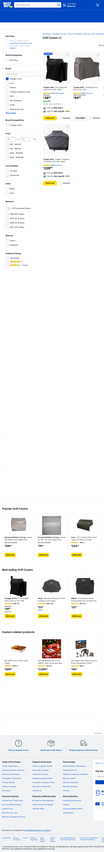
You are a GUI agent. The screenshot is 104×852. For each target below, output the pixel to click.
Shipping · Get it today (20, 45)
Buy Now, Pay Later (10, 813)
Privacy (25, 838)
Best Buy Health (69, 778)
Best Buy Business (70, 786)
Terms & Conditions (17, 839)
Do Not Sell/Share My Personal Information (68, 839)
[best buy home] (7, 5)
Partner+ (66, 790)
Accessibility (6, 838)
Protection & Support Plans (43, 782)
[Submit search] (58, 5)
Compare (66, 118)
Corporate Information (72, 800)
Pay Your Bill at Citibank (11, 804)
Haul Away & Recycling (41, 786)
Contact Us (37, 790)
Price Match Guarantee (11, 778)
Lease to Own (7, 809)
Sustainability (68, 813)
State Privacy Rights (42, 839)
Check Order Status (10, 766)
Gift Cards (6, 790)
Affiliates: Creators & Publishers (75, 774)
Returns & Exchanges (10, 774)
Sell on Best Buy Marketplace (74, 766)
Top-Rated (14, 258)
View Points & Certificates (42, 804)
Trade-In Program (9, 786)
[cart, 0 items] (97, 5)
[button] (60, 104)
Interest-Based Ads (34, 839)
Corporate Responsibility (73, 809)
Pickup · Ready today (19, 41)
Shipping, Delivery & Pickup (13, 770)
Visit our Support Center (42, 766)
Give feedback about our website (37, 830)
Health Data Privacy (52, 839)
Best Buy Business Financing (13, 817)
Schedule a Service (40, 774)
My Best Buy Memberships (43, 800)
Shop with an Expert (40, 770)
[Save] (67, 55)
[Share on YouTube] (97, 804)
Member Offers (38, 809)
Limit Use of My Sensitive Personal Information (89, 839)
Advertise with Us (70, 770)
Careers (66, 804)
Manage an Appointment (42, 778)
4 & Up (25, 265)
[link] (77, 542)
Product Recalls (8, 782)
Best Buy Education (71, 782)
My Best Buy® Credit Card (12, 800)
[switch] (8, 208)
